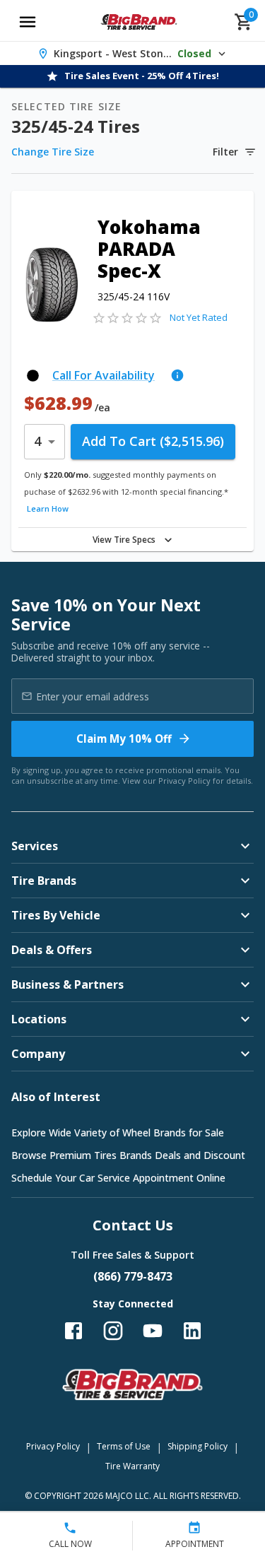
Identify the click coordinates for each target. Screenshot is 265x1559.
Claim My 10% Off (124, 738)
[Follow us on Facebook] (73, 1330)
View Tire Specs (124, 540)
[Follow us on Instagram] (113, 1330)
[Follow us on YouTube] (152, 1330)
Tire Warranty (132, 1466)
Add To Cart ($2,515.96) (153, 441)
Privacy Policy (184, 780)
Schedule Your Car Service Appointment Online (118, 1177)
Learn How (48, 508)
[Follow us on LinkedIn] (192, 1330)
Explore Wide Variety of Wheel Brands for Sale (117, 1132)
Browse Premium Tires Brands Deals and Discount (128, 1155)
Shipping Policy (197, 1446)
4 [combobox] (37, 441)
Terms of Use (124, 1446)
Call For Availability (103, 375)
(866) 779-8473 (132, 1276)
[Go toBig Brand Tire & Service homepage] (139, 22)
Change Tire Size (52, 151)
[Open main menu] (27, 22)
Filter (225, 151)
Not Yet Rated (199, 317)
